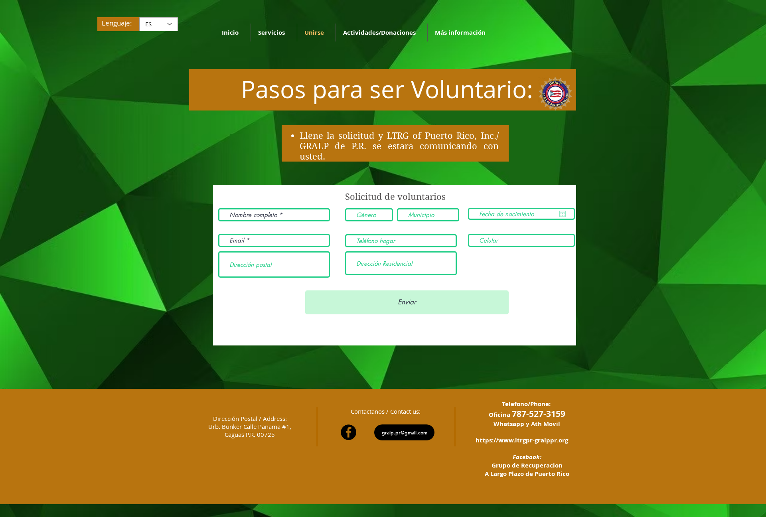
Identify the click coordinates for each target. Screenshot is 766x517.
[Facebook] (348, 432)
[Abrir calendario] (562, 214)
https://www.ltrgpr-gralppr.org (522, 440)
